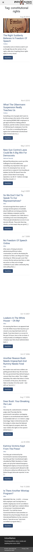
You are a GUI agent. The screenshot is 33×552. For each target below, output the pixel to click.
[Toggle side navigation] (3, 2)
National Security (8, 158)
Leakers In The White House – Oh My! (14, 319)
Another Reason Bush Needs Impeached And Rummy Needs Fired (15, 361)
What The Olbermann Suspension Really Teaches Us (14, 107)
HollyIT (12, 550)
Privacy (23, 548)
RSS (28, 548)
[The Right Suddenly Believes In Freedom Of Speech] (16, 25)
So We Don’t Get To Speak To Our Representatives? (13, 198)
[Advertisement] (16, 80)
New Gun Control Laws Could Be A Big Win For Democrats (15, 153)
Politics (5, 44)
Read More (8, 58)
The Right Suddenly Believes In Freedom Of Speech (15, 38)
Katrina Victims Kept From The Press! (14, 447)
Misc (4, 203)
